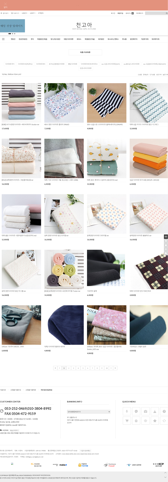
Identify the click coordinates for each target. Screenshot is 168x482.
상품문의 (24, 13)
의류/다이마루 (69, 39)
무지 (32, 39)
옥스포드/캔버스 (113, 39)
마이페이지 (139, 13)
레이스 (79, 39)
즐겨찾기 (6, 13)
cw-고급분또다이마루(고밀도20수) (154, 64)
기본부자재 (144, 39)
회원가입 (120, 13)
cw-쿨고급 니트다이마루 (131, 64)
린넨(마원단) (23, 39)
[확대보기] (18, 121)
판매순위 (145, 74)
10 (106, 368)
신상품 (140, 74)
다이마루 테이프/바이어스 (89, 64)
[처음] (55, 368)
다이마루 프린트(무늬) (25, 64)
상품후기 (32, 13)
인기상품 (152, 74)
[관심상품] (166, 245)
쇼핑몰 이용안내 (15, 390)
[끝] (115, 368)
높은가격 (165, 74)
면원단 (13, 39)
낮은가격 (158, 74)
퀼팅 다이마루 (72, 64)
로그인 (113, 13)
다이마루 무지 (9, 64)
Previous (3, 26)
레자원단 (101, 39)
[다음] (111, 368)
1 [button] (8, 33)
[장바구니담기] (166, 241)
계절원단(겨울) (90, 39)
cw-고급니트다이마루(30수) (110, 64)
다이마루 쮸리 (40, 64)
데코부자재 (155, 39)
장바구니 (129, 13)
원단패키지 (134, 39)
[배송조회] (166, 253)
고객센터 (40, 13)
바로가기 (16, 13)
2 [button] (11, 33)
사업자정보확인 (85, 451)
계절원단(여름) (42, 39)
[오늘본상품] (166, 249)
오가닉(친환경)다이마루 (56, 64)
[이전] (59, 368)
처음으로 (3, 390)
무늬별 (124, 39)
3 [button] (14, 33)
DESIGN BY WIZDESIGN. (41, 475)
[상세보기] (25, 121)
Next (21, 26)
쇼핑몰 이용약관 (31, 390)
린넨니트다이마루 (85, 68)
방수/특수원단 (55, 39)
